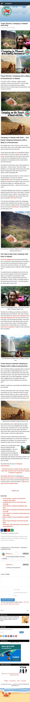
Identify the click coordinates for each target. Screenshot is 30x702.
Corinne (3, 27)
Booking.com (15, 490)
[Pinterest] (16, 636)
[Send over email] (12, 530)
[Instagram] (14, 636)
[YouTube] (9, 636)
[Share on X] (5, 530)
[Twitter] (4, 636)
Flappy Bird (9, 564)
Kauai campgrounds (8, 259)
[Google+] (11, 636)
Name (17, 589)
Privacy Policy (12, 680)
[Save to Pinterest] (8, 530)
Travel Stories (12, 27)
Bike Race (8, 553)
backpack (5, 533)
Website (15, 595)
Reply (25, 553)
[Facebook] (6, 636)
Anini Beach (13, 198)
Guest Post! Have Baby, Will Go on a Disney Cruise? (14, 536)
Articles (7, 27)
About (18, 680)
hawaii (16, 533)
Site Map (6, 680)
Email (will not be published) (20, 592)
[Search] (27, 610)
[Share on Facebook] (2, 530)
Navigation (8, 3)
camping (11, 533)
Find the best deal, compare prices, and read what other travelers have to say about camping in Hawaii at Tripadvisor (15, 470)
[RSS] (1, 636)
